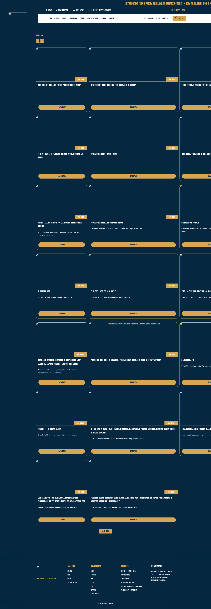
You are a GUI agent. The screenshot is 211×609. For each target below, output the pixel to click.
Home (37, 35)
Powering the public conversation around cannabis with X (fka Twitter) (126, 360)
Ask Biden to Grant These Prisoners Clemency (59, 85)
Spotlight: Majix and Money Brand (107, 223)
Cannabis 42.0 (187, 360)
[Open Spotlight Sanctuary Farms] (133, 133)
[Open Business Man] (61, 271)
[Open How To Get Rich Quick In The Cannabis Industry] (133, 64)
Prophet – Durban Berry (49, 429)
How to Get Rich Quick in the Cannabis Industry (113, 85)
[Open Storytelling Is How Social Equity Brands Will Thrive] (61, 202)
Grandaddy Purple (190, 223)
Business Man (44, 291)
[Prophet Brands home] (18, 17)
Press (82, 354)
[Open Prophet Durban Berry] (61, 408)
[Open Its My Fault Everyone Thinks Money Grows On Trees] (61, 133)
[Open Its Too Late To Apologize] (133, 271)
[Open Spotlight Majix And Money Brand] (133, 202)
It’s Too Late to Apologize (103, 291)
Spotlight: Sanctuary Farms (104, 154)
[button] (105, 531)
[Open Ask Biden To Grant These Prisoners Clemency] (61, 64)
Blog (82, 79)
